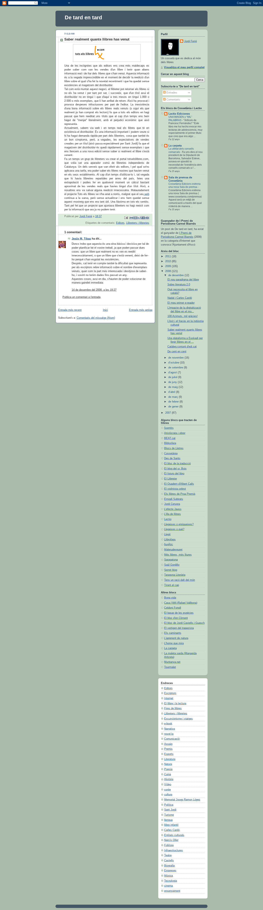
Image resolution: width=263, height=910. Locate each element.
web (146, 194)
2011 (168, 256)
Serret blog (170, 570)
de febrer (174, 401)
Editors (120, 222)
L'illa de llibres (172, 514)
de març (173, 397)
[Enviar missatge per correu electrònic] (126, 217)
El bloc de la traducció (177, 463)
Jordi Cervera (172, 504)
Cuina (167, 774)
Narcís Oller (171, 840)
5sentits (169, 428)
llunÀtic (168, 544)
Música (168, 875)
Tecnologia (170, 880)
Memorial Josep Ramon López (182, 799)
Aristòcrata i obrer (174, 433)
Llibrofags (170, 539)
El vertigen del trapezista (179, 628)
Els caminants (172, 633)
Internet (168, 698)
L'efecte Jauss (172, 509)
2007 (168, 412)
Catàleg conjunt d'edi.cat (182, 346)
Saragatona (171, 559)
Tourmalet (170, 667)
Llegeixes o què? (174, 529)
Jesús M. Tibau (81, 238)
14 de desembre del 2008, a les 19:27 (94, 289)
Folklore (169, 845)
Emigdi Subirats (173, 499)
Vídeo (167, 784)
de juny (173, 382)
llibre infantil (171, 824)
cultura (168, 794)
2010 (168, 261)
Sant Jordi (170, 809)
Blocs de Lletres (173, 448)
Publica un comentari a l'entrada (81, 297)
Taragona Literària (174, 574)
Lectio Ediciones (179, 113)
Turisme (169, 814)
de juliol (173, 377)
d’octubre (174, 362)
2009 (168, 266)
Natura (168, 764)
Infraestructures (173, 850)
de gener (173, 406)
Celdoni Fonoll (172, 607)
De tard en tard (83, 17)
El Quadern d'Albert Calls (179, 483)
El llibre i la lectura (175, 703)
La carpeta (175, 145)
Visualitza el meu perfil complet (184, 67)
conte (167, 789)
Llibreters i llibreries (137, 222)
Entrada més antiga (140, 310)
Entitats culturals (174, 835)
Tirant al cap (171, 585)
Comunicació (172, 738)
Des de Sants (172, 458)
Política (168, 804)
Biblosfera (170, 443)
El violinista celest (175, 488)
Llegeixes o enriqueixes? (179, 524)
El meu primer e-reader (181, 302)
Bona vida (170, 597)
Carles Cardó (172, 830)
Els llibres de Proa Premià (179, 493)
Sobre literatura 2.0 (178, 284)
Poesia (168, 769)
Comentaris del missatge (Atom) (96, 317)
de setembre (176, 367)
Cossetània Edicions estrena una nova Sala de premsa (184, 185)
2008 (168, 271)
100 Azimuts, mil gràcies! (182, 316)
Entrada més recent (70, 310)
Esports (168, 754)
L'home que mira (174, 643)
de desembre (176, 275)
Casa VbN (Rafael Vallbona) (180, 602)
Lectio (167, 519)
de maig (173, 387)
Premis (168, 748)
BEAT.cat (169, 438)
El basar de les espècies (179, 612)
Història (168, 779)
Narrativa (169, 728)
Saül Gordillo (171, 564)
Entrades (171, 92)
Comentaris (173, 99)
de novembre (176, 357)
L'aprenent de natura (176, 638)
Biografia (169, 865)
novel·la (168, 733)
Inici (105, 310)
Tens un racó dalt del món (179, 580)
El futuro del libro (174, 473)
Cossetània (171, 453)
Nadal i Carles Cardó (179, 297)
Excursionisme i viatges (178, 718)
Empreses (170, 870)
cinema (168, 885)
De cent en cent (176, 351)
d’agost (173, 372)
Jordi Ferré (190, 41)
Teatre (168, 855)
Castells (169, 860)
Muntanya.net (172, 662)
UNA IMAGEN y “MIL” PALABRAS (180, 118)
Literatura (169, 759)
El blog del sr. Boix (175, 468)
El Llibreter (170, 478)
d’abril (172, 392)
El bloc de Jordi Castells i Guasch (184, 623)
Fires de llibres (173, 708)
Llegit (167, 534)
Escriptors (170, 693)
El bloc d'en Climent (176, 618)
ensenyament (172, 890)
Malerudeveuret (173, 549)
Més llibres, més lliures (178, 554)
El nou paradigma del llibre (183, 279)
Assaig (168, 744)
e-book (168, 723)
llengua (168, 820)
